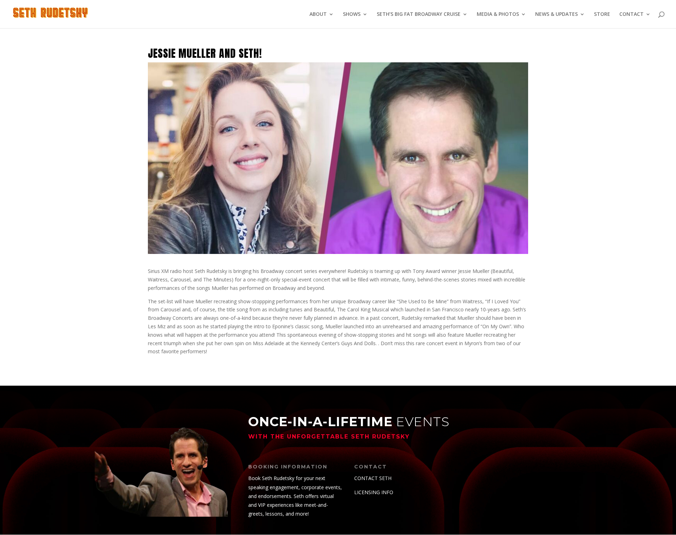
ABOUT (318, 14)
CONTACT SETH (373, 478)
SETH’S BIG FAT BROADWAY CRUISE (419, 14)
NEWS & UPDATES (556, 14)
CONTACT (631, 14)
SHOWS (352, 14)
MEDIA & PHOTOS (498, 14)
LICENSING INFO (373, 492)
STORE (602, 14)
